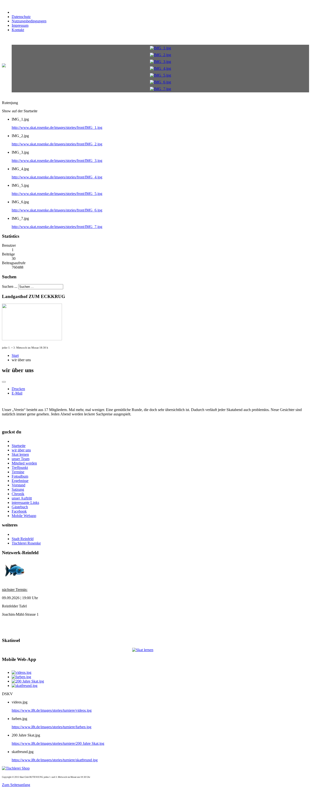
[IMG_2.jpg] (160, 55)
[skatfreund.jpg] (24, 686)
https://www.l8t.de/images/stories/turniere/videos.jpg (52, 710)
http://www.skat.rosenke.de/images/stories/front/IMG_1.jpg (57, 127)
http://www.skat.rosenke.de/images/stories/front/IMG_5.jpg (57, 194)
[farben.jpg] (21, 677)
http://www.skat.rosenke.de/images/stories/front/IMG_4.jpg (57, 177)
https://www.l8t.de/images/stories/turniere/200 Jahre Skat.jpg (58, 743)
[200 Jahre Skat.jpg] (28, 681)
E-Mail (17, 393)
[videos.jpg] (21, 672)
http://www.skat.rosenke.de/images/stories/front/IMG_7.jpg (57, 227)
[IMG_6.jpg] (160, 82)
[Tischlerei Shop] (16, 768)
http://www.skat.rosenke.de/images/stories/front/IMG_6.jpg (57, 210)
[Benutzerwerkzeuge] (4, 382)
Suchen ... (9, 286)
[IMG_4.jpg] (160, 68)
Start (15, 355)
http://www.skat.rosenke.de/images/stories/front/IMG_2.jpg (57, 144)
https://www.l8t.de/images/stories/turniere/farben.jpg (51, 727)
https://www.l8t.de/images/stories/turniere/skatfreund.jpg (55, 760)
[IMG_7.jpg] (160, 89)
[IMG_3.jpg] (160, 62)
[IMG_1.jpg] (160, 48)
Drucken (18, 389)
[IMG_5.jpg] (160, 75)
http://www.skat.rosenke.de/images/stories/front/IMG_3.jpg (57, 160)
